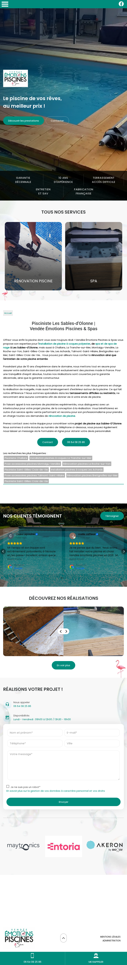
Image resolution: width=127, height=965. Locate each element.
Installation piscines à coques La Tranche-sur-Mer (60, 458)
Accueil (8, 313)
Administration (112, 940)
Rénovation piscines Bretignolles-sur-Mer (92, 475)
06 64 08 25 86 (76, 442)
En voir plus (63, 665)
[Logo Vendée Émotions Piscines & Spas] (15, 79)
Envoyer (63, 802)
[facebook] (121, 5)
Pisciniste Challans (16, 458)
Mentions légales (110, 936)
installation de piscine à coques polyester (64, 343)
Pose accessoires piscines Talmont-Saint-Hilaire (34, 475)
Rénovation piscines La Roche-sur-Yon (86, 463)
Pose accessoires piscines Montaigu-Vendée (32, 463)
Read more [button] (14, 559)
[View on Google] (10, 536)
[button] (3, 551)
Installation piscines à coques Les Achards (77, 469)
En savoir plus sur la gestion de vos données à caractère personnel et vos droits (55, 791)
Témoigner (112, 516)
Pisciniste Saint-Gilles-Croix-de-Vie (26, 469)
